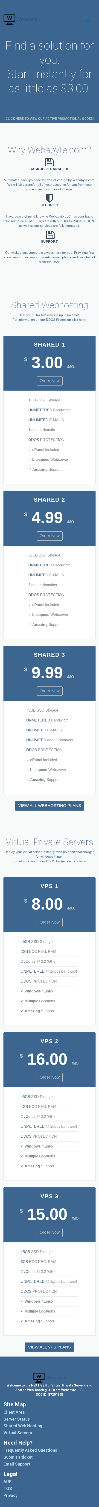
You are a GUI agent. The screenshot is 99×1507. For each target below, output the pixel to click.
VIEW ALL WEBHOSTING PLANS (49, 805)
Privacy (10, 1495)
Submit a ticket (18, 1457)
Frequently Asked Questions (30, 1450)
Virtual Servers (17, 1432)
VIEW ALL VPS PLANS (49, 1347)
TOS (7, 1488)
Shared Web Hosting (22, 1425)
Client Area (14, 1412)
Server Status (16, 1419)
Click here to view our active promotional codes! (50, 119)
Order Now (50, 380)
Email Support (16, 1464)
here (82, 319)
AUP (7, 1481)
